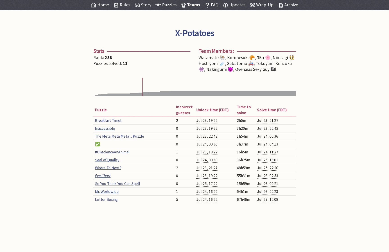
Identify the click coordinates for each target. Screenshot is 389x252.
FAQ (214, 4)
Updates (237, 4)
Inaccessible (105, 128)
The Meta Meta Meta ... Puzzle (119, 136)
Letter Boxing (106, 199)
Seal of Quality (107, 159)
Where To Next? (108, 167)
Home (103, 4)
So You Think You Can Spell (117, 183)
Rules (125, 4)
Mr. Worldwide (107, 191)
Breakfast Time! (108, 120)
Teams (193, 4)
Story (146, 4)
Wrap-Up (265, 4)
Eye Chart (103, 175)
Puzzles (169, 4)
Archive (291, 4)
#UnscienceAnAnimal (112, 152)
